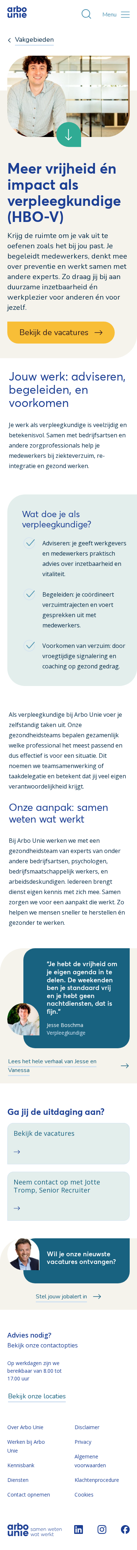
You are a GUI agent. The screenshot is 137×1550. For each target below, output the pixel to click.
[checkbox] (68, 1143)
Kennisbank (20, 1465)
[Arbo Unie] (23, 14)
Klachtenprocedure (97, 1479)
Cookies (84, 1494)
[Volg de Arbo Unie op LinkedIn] (78, 1529)
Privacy (83, 1441)
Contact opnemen (28, 1494)
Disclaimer (87, 1427)
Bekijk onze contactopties (42, 1345)
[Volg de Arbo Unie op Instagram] (102, 1529)
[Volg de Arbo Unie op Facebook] (125, 1529)
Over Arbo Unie (25, 1427)
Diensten (17, 1479)
